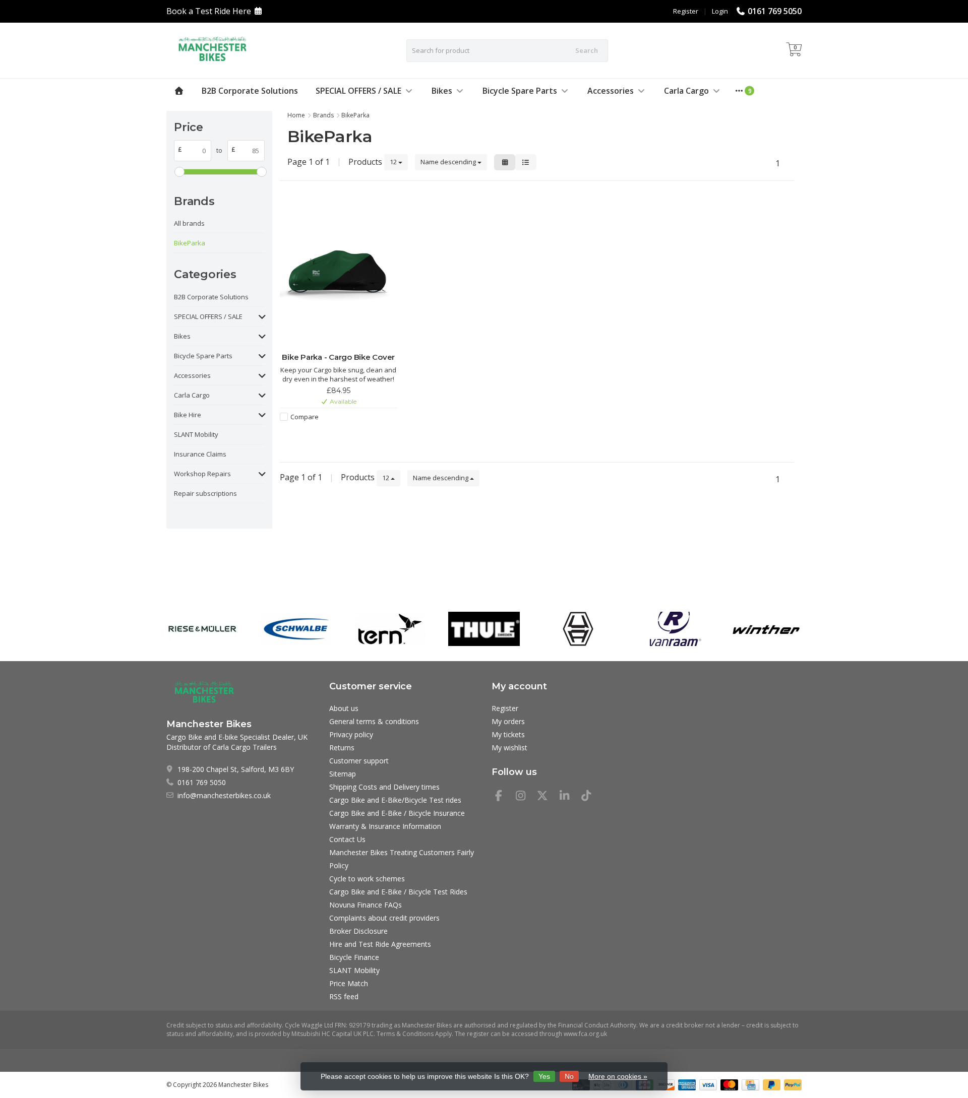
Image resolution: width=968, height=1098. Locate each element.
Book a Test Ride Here (208, 11)
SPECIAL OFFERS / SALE (358, 90)
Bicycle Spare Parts (519, 90)
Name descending (448, 161)
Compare (304, 416)
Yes (544, 1076)
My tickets (508, 734)
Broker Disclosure (358, 931)
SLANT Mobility (196, 434)
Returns (341, 747)
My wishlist (509, 747)
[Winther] (766, 629)
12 (394, 161)
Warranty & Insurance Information (385, 826)
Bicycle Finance (354, 957)
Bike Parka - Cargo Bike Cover (338, 357)
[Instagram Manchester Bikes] (525, 797)
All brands (189, 223)
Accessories (610, 90)
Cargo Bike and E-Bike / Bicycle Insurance (397, 813)
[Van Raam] (671, 629)
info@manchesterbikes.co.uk (224, 795)
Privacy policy (351, 734)
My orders (508, 721)
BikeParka (189, 242)
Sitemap (342, 774)
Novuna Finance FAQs (365, 905)
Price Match (348, 983)
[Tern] (390, 629)
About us (343, 708)
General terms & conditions (374, 721)
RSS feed (343, 996)
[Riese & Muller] (201, 629)
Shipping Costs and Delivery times (384, 787)
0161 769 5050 (775, 11)
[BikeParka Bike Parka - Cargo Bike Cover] (338, 273)
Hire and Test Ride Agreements (380, 944)
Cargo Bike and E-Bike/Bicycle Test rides (395, 800)
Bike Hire (187, 414)
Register (685, 11)
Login (720, 11)
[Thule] (483, 629)
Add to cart (333, 434)
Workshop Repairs (202, 473)
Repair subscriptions (205, 493)
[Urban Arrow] (578, 629)
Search (586, 50)
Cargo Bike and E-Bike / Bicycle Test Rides (398, 891)
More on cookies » (617, 1076)
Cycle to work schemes (367, 878)
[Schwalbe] (296, 629)
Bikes (442, 90)
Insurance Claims (200, 454)
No (569, 1076)
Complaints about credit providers (384, 918)
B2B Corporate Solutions (250, 90)
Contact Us (347, 839)
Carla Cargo (686, 90)
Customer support (359, 760)
